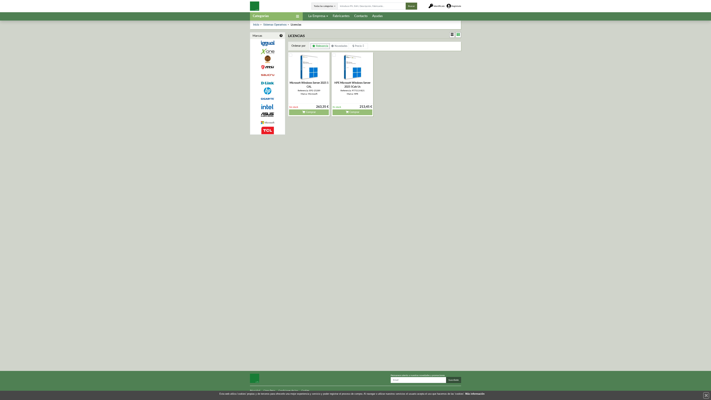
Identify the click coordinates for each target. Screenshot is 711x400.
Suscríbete (453, 380)
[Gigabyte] (267, 99)
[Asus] (267, 115)
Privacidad (255, 390)
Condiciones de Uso (288, 390)
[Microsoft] (267, 123)
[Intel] (267, 107)
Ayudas (377, 16)
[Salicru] (267, 75)
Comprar (310, 112)
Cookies (305, 390)
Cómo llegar (269, 390)
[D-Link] (267, 83)
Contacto (361, 16)
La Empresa (316, 16)
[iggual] (267, 43)
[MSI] (267, 67)
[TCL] (267, 130)
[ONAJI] (267, 59)
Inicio (256, 25)
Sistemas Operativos (275, 25)
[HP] (267, 91)
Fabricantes (341, 16)
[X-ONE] (267, 51)
